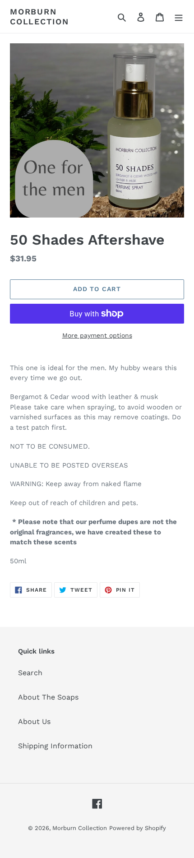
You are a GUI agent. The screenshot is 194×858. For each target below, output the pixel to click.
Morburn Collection (39, 16)
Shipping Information (55, 746)
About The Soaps (48, 697)
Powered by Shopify (137, 828)
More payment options (97, 335)
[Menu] (178, 17)
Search (30, 672)
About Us (34, 721)
